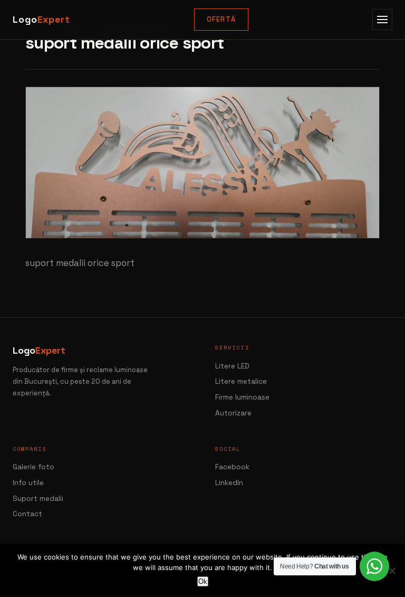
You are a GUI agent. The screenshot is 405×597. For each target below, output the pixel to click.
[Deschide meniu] (382, 19)
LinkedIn (229, 482)
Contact (27, 513)
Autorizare (233, 413)
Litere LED (232, 366)
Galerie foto (33, 466)
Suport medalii (38, 498)
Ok (202, 581)
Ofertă (221, 19)
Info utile (28, 482)
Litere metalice (241, 381)
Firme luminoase (242, 397)
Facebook (232, 466)
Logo (41, 19)
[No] (392, 570)
